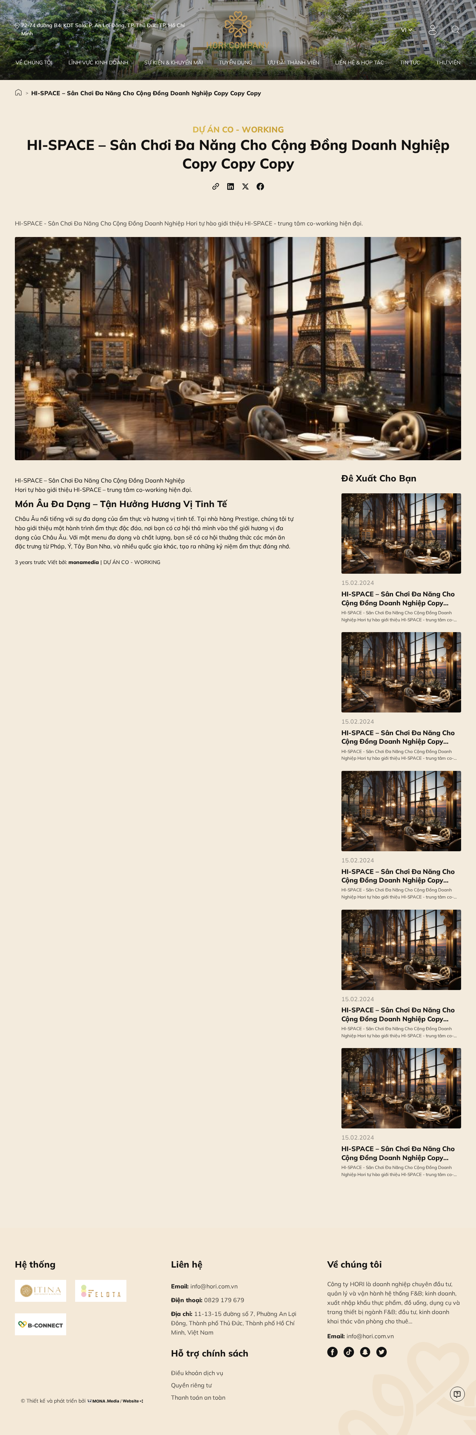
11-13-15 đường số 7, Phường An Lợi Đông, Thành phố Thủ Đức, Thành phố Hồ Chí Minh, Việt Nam (233, 1323)
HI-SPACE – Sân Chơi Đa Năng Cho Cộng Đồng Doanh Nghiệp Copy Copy (398, 598)
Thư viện (448, 62)
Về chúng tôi (34, 62)
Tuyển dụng (235, 62)
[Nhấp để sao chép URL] (215, 186)
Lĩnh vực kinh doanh (98, 62)
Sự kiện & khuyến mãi (173, 62)
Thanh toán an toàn (198, 1397)
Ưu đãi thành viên (293, 62)
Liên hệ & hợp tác (359, 62)
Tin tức (410, 62)
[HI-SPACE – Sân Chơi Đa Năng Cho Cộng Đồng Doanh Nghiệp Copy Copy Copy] (401, 672)
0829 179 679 (207, 1300)
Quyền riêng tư (191, 1385)
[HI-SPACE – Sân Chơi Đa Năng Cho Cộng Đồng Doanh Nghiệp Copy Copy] (401, 533)
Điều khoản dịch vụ (197, 1373)
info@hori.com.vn (204, 1286)
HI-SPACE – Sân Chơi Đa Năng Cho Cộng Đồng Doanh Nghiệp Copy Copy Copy (146, 93)
